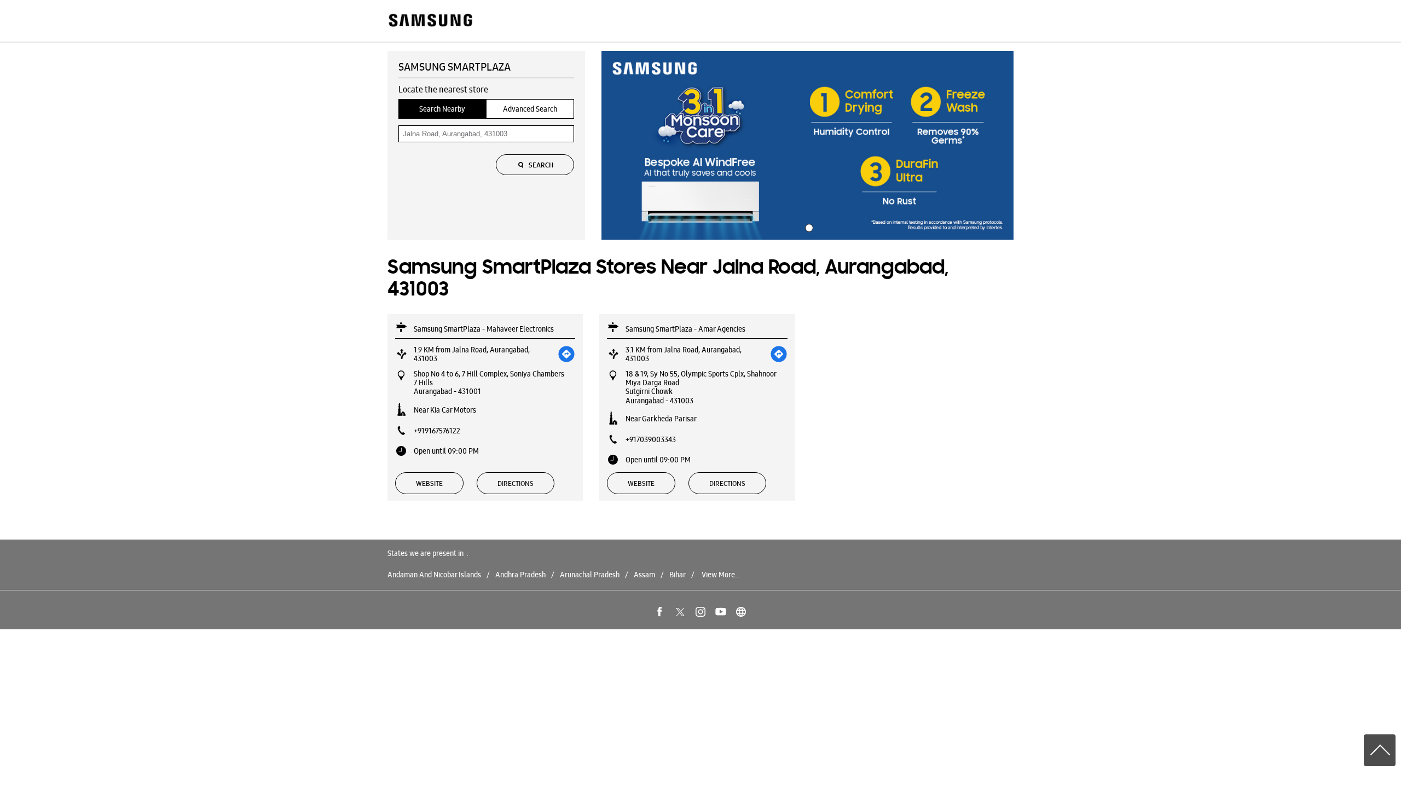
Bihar (677, 574)
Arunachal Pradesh (590, 574)
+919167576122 (437, 431)
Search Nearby (442, 109)
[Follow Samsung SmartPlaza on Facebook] (660, 611)
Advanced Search (530, 109)
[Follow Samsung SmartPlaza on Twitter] (680, 611)
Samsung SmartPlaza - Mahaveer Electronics (484, 329)
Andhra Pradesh (520, 574)
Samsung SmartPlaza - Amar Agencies (685, 329)
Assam (644, 574)
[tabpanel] (807, 145)
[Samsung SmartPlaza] (429, 21)
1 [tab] (808, 226)
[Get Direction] (566, 354)
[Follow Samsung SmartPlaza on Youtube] (720, 611)
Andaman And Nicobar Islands (434, 574)
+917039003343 (651, 439)
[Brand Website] (741, 611)
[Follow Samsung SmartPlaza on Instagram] (700, 611)
